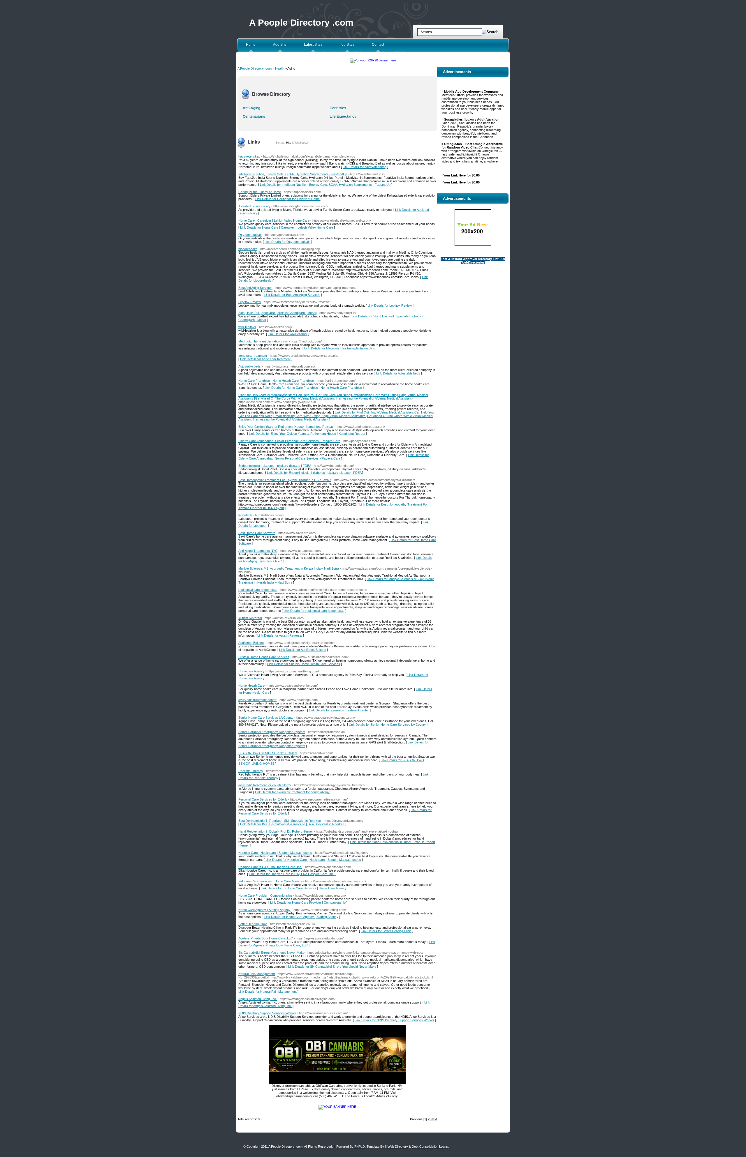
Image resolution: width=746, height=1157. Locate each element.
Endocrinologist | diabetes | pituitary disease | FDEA (274, 465)
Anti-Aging (251, 108)
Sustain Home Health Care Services (263, 657)
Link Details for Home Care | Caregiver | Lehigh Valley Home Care (286, 227)
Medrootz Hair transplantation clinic (263, 341)
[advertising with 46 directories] (337, 1106)
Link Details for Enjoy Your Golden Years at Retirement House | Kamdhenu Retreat (307, 433)
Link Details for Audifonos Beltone (302, 649)
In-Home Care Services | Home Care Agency (270, 881)
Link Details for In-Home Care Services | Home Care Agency (303, 888)
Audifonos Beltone (251, 642)
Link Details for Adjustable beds (398, 373)
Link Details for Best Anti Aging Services (292, 294)
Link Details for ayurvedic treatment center (339, 710)
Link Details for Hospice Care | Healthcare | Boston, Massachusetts (313, 859)
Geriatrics (338, 108)
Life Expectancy (343, 116)
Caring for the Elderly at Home (259, 192)
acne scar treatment (252, 355)
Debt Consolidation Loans (430, 1146)
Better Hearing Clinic (252, 924)
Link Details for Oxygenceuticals (287, 241)
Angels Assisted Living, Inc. (257, 999)
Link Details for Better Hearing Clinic (386, 931)
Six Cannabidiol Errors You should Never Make (271, 952)
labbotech (245, 515)
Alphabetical (300, 142)
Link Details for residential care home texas (314, 610)
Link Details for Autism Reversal (279, 635)
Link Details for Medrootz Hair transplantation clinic (340, 348)
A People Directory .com (301, 22)
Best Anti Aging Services (255, 287)
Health (279, 68)
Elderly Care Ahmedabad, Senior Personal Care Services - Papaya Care (289, 441)
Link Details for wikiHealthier (287, 334)
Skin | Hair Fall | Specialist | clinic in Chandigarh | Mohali (277, 313)
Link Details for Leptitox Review (389, 305)
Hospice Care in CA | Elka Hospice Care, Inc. (270, 867)
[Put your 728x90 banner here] (373, 60)
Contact (378, 45)
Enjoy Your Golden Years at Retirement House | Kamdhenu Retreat (285, 426)
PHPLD (359, 1146)
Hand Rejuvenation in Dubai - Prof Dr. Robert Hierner (275, 831)
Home (251, 45)
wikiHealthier (247, 327)
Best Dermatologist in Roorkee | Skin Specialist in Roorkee (279, 820)
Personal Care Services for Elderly (262, 799)
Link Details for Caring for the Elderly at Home (287, 199)
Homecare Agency (251, 671)
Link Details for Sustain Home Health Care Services (303, 664)
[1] (425, 1119)
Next (433, 1119)
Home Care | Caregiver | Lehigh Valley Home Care (273, 220)
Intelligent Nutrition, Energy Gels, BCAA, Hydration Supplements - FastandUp (292, 174)
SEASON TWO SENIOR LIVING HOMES (267, 753)
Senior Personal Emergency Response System (271, 732)
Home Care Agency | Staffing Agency (264, 910)
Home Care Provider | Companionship (265, 895)
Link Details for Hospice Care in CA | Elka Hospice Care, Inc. (292, 874)
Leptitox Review (249, 302)
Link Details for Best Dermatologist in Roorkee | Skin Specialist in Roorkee (292, 824)
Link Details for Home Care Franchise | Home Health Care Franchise (313, 387)
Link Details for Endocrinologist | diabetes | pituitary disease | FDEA (314, 472)
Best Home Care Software (256, 533)
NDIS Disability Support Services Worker (267, 1013)
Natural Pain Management (256, 974)
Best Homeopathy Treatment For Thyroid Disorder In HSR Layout (284, 480)
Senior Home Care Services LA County (265, 717)
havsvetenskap (249, 156)
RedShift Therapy (250, 771)
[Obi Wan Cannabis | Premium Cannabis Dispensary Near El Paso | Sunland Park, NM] (337, 1082)
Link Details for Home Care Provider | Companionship (308, 902)
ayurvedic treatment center (257, 700)
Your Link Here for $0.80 (461, 175)
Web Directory (398, 1146)
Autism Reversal (250, 618)
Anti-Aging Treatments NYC (257, 550)
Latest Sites (313, 45)
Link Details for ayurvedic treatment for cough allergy (292, 792)
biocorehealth (247, 249)
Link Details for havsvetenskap (364, 167)
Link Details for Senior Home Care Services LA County (387, 724)
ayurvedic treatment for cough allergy (264, 785)
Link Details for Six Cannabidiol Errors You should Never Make (332, 966)
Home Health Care (251, 685)
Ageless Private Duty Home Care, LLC (265, 938)
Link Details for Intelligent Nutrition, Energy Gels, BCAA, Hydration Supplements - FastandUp (325, 184)
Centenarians (254, 116)
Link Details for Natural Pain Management (267, 991)
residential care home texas (257, 589)
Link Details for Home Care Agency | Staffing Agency (301, 916)
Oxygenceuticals (250, 234)
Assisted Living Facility (254, 206)
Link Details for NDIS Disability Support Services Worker (394, 1020)
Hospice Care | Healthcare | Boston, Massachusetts (275, 852)
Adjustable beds (249, 366)
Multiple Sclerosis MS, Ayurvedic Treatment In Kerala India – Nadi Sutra (288, 568)
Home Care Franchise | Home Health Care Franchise (276, 380)
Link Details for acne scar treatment (265, 359)
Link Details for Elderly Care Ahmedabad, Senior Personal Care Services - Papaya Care (333, 456)
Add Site (279, 45)
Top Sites (347, 45)
